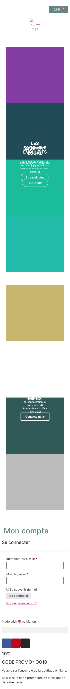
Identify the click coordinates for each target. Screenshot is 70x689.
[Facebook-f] (6, 643)
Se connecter (18, 595)
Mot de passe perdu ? (21, 603)
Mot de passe (25, 573)
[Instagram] (25, 643)
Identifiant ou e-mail (29, 558)
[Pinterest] (16, 643)
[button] (35, 38)
